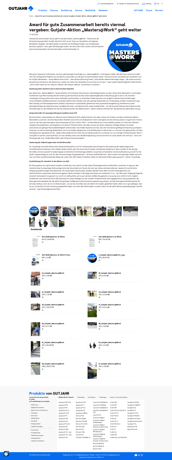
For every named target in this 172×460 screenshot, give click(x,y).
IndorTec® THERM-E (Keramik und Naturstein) (100, 426)
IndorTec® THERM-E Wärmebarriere (99, 430)
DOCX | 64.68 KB (53, 237)
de (158, 3)
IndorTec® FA (80, 435)
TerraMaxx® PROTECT (133, 416)
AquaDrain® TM (80, 410)
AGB (98, 457)
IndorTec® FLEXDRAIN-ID (100, 408)
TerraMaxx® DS (131, 408)
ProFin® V (113, 429)
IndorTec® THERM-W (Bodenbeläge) (99, 435)
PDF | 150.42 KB (110, 237)
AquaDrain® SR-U (81, 402)
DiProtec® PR (80, 429)
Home (31, 16)
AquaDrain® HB (63, 418)
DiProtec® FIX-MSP (81, 421)
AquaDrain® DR (63, 405)
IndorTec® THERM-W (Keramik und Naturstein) (100, 440)
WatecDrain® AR (132, 426)
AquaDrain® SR (63, 437)
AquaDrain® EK (63, 408)
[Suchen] (162, 4)
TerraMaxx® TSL (132, 424)
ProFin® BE (113, 405)
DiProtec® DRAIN (81, 418)
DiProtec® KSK (80, 426)
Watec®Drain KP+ (132, 429)
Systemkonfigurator (107, 3)
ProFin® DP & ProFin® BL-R (118, 410)
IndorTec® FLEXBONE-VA (100, 402)
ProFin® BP (113, 408)
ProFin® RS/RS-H (115, 424)
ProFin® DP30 (114, 416)
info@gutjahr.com (114, 455)
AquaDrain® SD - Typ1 (65, 432)
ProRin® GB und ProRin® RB (118, 437)
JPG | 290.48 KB (53, 343)
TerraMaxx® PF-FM (132, 413)
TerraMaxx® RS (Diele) (133, 418)
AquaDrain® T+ (80, 405)
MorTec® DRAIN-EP (98, 443)
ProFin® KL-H (114, 421)
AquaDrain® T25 (80, 408)
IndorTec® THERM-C (99, 418)
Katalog (148, 3)
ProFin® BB (113, 402)
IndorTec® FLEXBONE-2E (83, 437)
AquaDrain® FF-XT (64, 410)
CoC (102, 457)
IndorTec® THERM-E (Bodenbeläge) (99, 421)
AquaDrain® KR (63, 426)
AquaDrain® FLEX (64, 413)
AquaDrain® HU (63, 421)
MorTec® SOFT (97, 449)
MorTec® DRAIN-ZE (98, 446)
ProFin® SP (113, 426)
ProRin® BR (113, 435)
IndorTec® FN (97, 415)
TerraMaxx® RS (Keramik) (134, 421)
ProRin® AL (113, 432)
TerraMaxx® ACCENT (133, 402)
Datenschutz (92, 457)
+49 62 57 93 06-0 (101, 455)
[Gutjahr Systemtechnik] (21, 9)
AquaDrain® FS (63, 416)
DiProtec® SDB (80, 432)
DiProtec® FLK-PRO (81, 424)
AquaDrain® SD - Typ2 (65, 435)
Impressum (82, 457)
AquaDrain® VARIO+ (82, 413)
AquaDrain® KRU (63, 429)
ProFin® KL (113, 418)
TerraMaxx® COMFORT (133, 405)
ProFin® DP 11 (114, 413)
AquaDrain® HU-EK (64, 424)
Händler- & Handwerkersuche (129, 3)
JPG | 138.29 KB (53, 305)
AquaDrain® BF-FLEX (65, 402)
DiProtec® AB (80, 416)
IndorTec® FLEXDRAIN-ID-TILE (100, 411)
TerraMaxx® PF (131, 410)
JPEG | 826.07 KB (53, 364)
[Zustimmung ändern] (6, 453)
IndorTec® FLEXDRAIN (99, 405)
